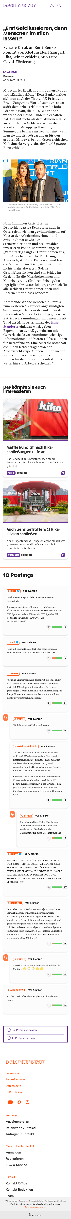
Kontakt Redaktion (19, 1189)
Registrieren (15, 1159)
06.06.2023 (26, 555)
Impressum (12, 1073)
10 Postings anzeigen (24, 1038)
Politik (11, 473)
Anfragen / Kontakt (20, 1134)
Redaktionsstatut (16, 1079)
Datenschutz (13, 1085)
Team (10, 1196)
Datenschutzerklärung (34, 1207)
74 (63, 555)
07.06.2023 (22, 473)
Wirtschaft (10, 72)
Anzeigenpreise (17, 1122)
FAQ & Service (16, 1165)
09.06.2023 (9, 80)
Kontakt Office (16, 1183)
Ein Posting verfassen (24, 1030)
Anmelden (13, 1152)
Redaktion (8, 76)
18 (63, 473)
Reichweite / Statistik (21, 1128)
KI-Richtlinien (14, 1092)
